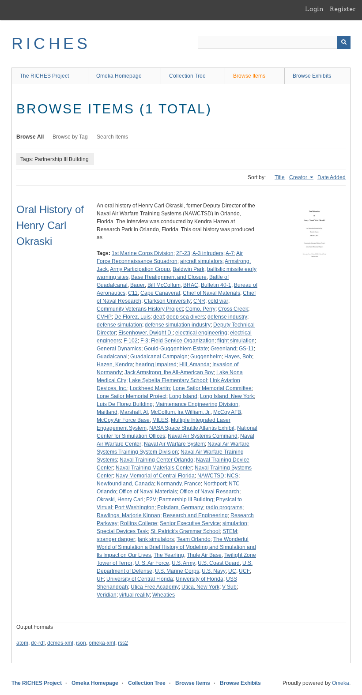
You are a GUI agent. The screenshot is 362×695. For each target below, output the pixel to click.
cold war (218, 301)
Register (343, 8)
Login (314, 8)
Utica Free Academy (155, 587)
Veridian (107, 595)
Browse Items (249, 76)
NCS (232, 476)
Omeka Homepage (119, 76)
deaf (158, 317)
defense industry (227, 317)
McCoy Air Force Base (123, 420)
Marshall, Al (134, 412)
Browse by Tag (70, 137)
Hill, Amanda (194, 364)
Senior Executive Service (190, 523)
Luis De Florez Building (125, 404)
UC (232, 571)
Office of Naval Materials (148, 491)
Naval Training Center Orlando (156, 460)
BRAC (190, 285)
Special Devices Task (122, 531)
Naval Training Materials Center (154, 468)
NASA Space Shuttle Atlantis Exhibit (191, 428)
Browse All (30, 137)
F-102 (131, 341)
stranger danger (116, 539)
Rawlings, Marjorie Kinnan (128, 515)
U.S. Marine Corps (177, 571)
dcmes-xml (60, 643)
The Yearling (169, 555)
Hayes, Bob (238, 356)
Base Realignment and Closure (169, 277)
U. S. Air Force (152, 563)
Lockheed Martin (150, 388)
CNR (199, 301)
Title (280, 177)
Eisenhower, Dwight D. (145, 333)
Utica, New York (200, 587)
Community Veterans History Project (140, 309)
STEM (229, 531)
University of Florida (199, 579)
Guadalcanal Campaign (159, 356)
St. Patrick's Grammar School (185, 531)
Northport (215, 484)
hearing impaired (156, 364)
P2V (151, 499)
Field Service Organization (183, 341)
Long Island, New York (227, 396)
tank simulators (156, 539)
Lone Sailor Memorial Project (131, 396)
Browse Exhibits (312, 76)
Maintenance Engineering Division (196, 404)
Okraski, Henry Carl (120, 499)
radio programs (224, 507)
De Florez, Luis (132, 317)
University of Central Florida (139, 579)
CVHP (104, 317)
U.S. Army (183, 563)
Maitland (107, 412)
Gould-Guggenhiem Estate (176, 349)
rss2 (123, 643)
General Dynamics (119, 349)
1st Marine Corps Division (142, 253)
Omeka (340, 683)
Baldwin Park (188, 269)
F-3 (144, 341)
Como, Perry (200, 309)
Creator (299, 177)
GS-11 (246, 349)
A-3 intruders (207, 253)
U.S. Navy (214, 571)
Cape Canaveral (160, 293)
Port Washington (135, 507)
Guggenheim (206, 356)
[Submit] (344, 42)
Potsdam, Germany (180, 507)
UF (100, 579)
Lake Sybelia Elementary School (168, 380)
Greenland (223, 349)
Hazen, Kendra (115, 364)
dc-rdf (38, 643)
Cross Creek (233, 309)
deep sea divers (185, 317)
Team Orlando (194, 539)
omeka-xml (102, 643)
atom (22, 643)
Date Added (331, 177)
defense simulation (119, 325)
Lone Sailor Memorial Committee (212, 388)
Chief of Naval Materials (211, 293)
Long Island (183, 396)
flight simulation (236, 341)
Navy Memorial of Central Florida (155, 476)
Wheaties (163, 595)
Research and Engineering (195, 515)
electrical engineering (201, 333)
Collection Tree (187, 76)
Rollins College (138, 523)
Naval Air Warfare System (174, 444)
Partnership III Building (186, 499)
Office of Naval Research (209, 491)
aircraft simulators (201, 261)
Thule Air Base (204, 555)
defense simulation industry (178, 325)
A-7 (230, 253)
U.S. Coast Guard (219, 563)
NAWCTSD (210, 476)
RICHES (50, 43)
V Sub (229, 587)
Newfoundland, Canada (125, 484)
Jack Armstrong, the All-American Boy (169, 372)
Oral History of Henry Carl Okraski (50, 225)
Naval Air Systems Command (203, 436)
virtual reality (134, 595)
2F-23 (183, 253)
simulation (234, 523)
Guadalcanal (112, 356)
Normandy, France (179, 484)
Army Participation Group (140, 269)
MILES (160, 420)
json (81, 643)
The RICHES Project (44, 76)
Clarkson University (167, 301)
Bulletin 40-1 (216, 285)
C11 (133, 293)
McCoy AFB (227, 412)
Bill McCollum (164, 285)
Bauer (137, 285)
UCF (244, 571)
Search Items (112, 137)
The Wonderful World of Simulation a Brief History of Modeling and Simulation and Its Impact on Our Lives (176, 547)
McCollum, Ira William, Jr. (181, 412)
